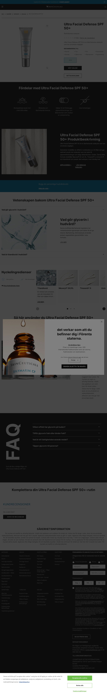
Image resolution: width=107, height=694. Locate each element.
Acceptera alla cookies (79, 678)
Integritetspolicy (24, 682)
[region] (53, 683)
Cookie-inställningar (79, 691)
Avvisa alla (79, 685)
